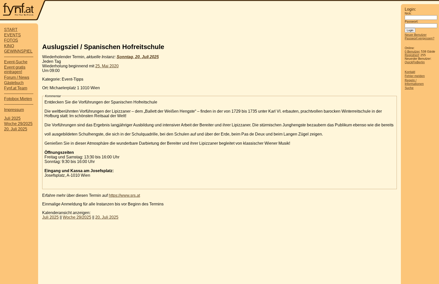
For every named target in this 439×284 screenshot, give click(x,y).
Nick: (408, 13)
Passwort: (411, 21)
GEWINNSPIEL (18, 51)
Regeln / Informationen (414, 82)
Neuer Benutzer (416, 35)
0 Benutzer (412, 51)
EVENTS (12, 35)
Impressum (14, 110)
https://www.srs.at (124, 195)
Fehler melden (415, 76)
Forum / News (16, 77)
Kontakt (410, 72)
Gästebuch (14, 83)
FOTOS (11, 40)
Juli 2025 (12, 118)
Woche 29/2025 (18, 124)
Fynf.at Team (15, 88)
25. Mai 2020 (107, 66)
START (11, 29)
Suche (409, 88)
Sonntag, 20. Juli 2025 (138, 57)
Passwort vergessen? (419, 38)
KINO (9, 46)
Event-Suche (15, 62)
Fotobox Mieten (18, 99)
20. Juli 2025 (15, 129)
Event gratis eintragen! (14, 69)
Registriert (412, 55)
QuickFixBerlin (415, 62)
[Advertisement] (219, 31)
